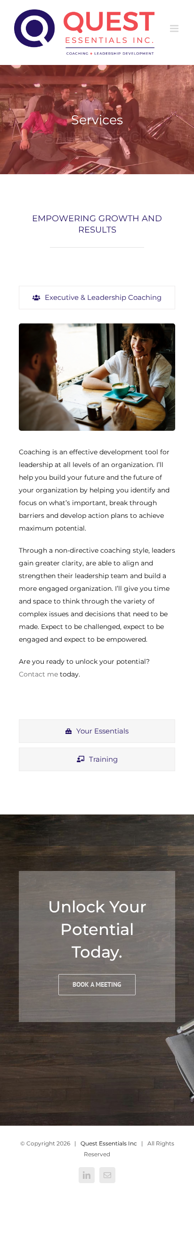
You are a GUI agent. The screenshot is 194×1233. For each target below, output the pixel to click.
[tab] (97, 297)
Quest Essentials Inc (109, 1143)
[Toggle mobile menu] (175, 28)
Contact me (38, 674)
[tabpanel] (97, 516)
